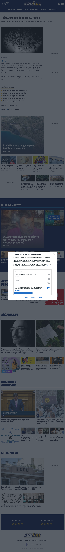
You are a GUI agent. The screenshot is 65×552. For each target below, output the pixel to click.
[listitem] (32, 271)
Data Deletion (25, 297)
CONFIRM (23, 293)
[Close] (54, 254)
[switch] (48, 274)
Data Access (32, 297)
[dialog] (32, 276)
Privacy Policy (39, 297)
